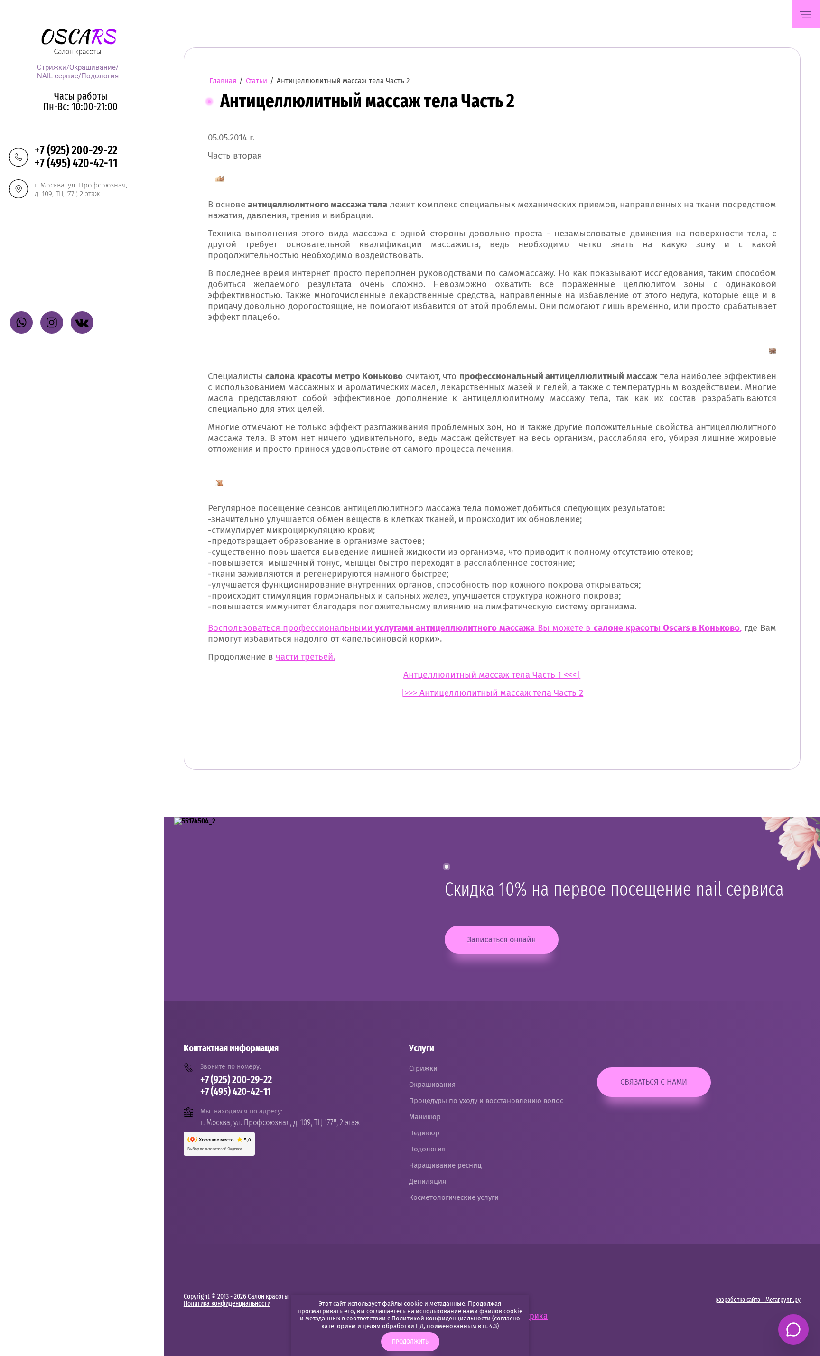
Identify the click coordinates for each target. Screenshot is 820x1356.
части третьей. (305, 657)
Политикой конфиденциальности (441, 1318)
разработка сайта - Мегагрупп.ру (758, 1300)
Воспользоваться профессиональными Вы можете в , (475, 628)
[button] (806, 14)
